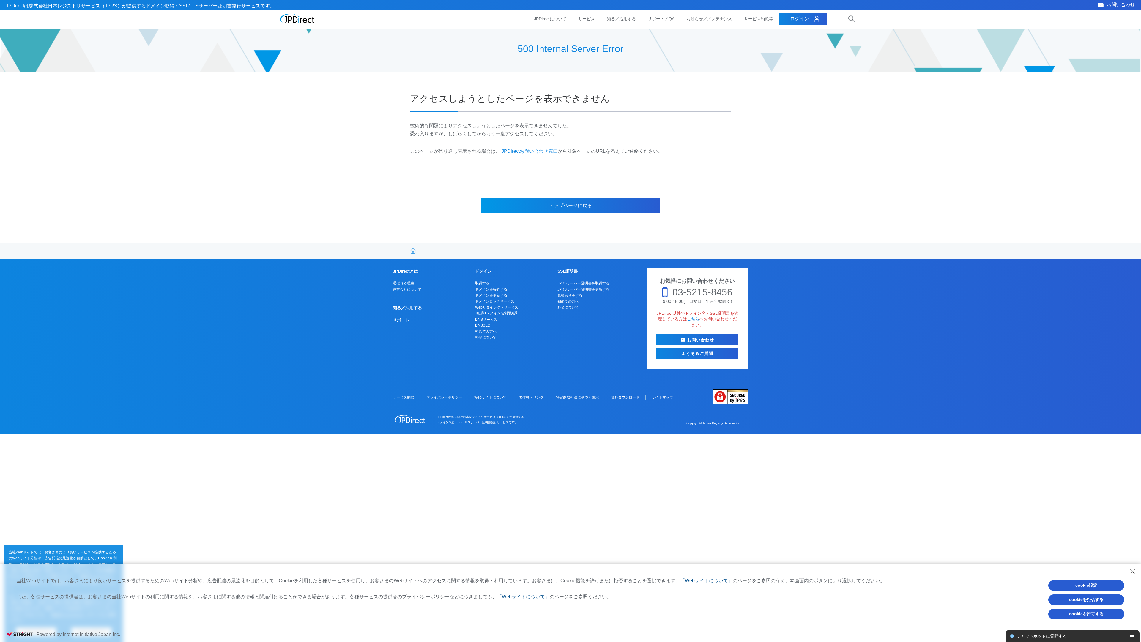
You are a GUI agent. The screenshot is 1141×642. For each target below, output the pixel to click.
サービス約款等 (758, 18)
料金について (486, 337)
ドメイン (483, 271)
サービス (586, 18)
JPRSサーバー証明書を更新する (583, 289)
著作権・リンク (531, 397)
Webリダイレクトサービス (496, 307)
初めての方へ (486, 331)
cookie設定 (1086, 585)
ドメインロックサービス (494, 301)
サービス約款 (403, 397)
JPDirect (297, 18)
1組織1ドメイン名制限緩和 (497, 313)
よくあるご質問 (697, 353)
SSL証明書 (567, 271)
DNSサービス (486, 319)
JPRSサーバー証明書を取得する (583, 283)
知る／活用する (621, 18)
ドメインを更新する (491, 295)
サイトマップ (662, 397)
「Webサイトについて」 (706, 580)
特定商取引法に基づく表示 (577, 397)
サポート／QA (661, 18)
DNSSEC (482, 325)
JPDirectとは (405, 271)
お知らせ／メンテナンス (709, 18)
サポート (401, 320)
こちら (693, 319)
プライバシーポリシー (444, 397)
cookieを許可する (1086, 613)
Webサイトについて (490, 397)
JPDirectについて (550, 18)
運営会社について (407, 289)
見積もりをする (569, 295)
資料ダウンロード (625, 397)
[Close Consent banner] (1132, 571)
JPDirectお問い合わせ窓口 (530, 151)
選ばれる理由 (403, 283)
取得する (482, 283)
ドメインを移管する (491, 289)
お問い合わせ (1121, 4)
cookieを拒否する (1086, 599)
